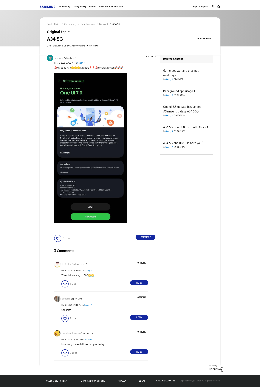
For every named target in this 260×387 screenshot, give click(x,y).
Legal (142, 381)
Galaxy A (81, 63)
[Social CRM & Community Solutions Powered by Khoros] (216, 368)
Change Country (165, 380)
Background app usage (178, 91)
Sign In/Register (200, 6)
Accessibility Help (56, 381)
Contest (92, 6)
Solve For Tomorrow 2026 (111, 6)
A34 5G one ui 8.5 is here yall (182, 143)
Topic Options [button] (204, 38)
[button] (150, 56)
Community (64, 6)
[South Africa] (47, 6)
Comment (146, 237)
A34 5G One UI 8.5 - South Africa (184, 127)
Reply (139, 283)
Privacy (122, 381)
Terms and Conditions (92, 381)
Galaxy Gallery (79, 6)
